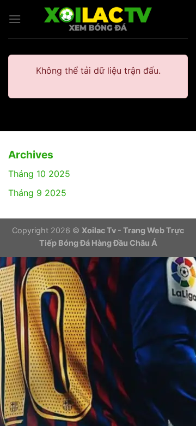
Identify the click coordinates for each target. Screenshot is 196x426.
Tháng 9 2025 (37, 192)
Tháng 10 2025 (39, 173)
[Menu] (14, 18)
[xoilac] (98, 19)
